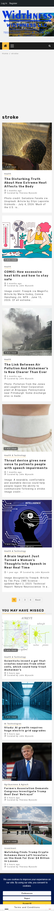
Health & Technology (15, 455)
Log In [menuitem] (4, 3)
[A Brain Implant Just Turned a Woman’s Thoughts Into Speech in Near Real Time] (27, 523)
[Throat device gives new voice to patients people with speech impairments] (27, 428)
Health (7, 174)
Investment (10, 848)
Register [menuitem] (13, 3)
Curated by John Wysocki (20, 286)
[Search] (50, 46)
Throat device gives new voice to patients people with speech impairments (26, 464)
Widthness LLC (27, 25)
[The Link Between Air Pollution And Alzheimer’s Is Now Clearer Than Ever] (27, 332)
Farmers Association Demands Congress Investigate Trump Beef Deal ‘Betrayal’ (26, 791)
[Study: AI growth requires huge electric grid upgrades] (27, 701)
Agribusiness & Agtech (16, 785)
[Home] (5, 46)
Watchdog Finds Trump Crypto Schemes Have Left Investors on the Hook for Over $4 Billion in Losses (27, 856)
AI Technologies (12, 724)
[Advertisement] (27, 86)
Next (38, 600)
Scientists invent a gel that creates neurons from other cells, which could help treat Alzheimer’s (25, 665)
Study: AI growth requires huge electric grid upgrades (25, 729)
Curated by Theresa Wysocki (22, 193)
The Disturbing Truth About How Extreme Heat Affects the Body (25, 182)
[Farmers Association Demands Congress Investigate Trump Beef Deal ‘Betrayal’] (27, 762)
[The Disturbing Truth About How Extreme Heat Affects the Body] (27, 146)
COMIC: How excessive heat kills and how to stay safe (26, 275)
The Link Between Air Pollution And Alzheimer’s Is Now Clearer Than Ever (26, 368)
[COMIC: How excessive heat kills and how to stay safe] (27, 239)
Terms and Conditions (27, 907)
